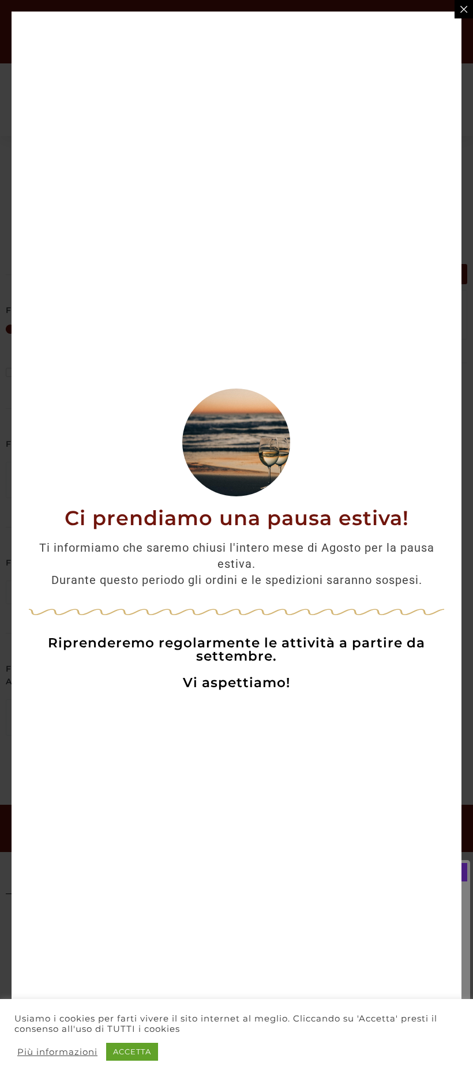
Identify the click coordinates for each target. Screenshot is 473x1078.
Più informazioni (57, 1052)
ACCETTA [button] (132, 1051)
